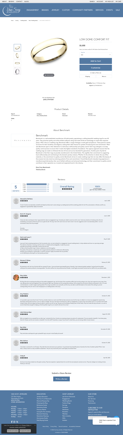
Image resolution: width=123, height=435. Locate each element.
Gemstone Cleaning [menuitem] (42, 416)
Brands (45, 10)
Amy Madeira (24, 294)
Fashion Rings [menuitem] (66, 403)
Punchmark (64, 432)
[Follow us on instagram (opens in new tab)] (14, 422)
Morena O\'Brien (25, 260)
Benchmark (65, 115)
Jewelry (55, 10)
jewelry (17, 20)
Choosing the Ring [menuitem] (42, 403)
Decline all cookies (13, 430)
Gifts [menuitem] (63, 418)
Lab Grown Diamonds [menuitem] (68, 396)
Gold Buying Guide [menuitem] (42, 420)
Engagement (33, 10)
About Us (91, 396)
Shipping (87, 76)
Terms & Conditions (63, 426)
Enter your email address (94, 414)
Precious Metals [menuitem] (41, 409)
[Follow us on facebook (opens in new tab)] (11, 422)
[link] (4, 1)
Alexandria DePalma (26, 199)
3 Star (24, 187)
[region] (49, 59)
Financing (91, 401)
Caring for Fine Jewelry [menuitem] (43, 411)
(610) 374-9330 (48, 99)
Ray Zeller (23, 327)
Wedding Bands (23, 20)
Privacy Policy (54, 426)
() (48, 184)
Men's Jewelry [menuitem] (66, 416)
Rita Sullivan (24, 341)
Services (99, 10)
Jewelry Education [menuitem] (42, 396)
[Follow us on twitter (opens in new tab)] (17, 422)
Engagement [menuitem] (66, 399)
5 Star (24, 184)
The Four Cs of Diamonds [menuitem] (44, 399)
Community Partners (83, 10)
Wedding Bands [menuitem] (67, 401)
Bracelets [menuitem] (65, 411)
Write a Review (61, 379)
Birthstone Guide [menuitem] (42, 405)
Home (12, 20)
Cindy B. (22, 356)
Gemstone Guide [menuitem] (42, 407)
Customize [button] (95, 68)
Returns (104, 76)
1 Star (24, 191)
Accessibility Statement (74, 426)
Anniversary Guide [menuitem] (42, 418)
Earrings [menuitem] (64, 405)
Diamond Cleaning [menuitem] (42, 414)
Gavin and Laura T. (25, 237)
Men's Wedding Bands (33, 20)
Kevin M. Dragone (25, 214)
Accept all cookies (25, 430)
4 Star (24, 186)
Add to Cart (96, 61)
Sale (118, 10)
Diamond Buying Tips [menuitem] (43, 401)
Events (109, 10)
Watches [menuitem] (65, 414)
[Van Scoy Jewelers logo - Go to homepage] (12, 10)
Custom (66, 10)
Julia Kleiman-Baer (26, 312)
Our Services (92, 399)
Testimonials (92, 403)
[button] (92, 1)
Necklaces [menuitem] (65, 409)
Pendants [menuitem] (65, 407)
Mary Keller (23, 275)
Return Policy (46, 426)
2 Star (24, 189)
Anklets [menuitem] (64, 420)
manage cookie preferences (17, 427)
